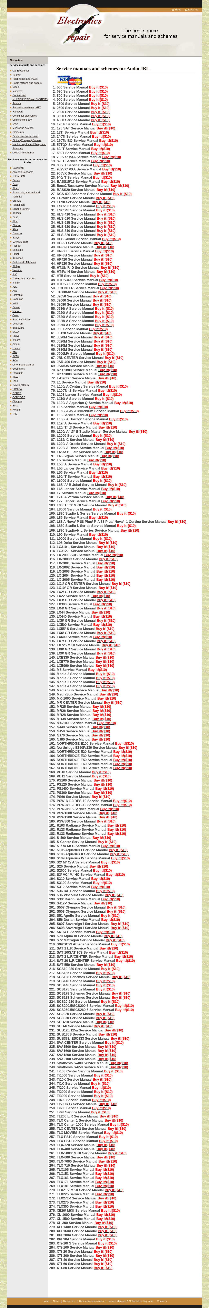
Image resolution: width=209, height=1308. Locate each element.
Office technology (22, 119)
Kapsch (16, 213)
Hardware (17, 111)
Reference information (91, 1301)
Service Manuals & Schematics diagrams (130, 1301)
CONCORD (18, 397)
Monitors (17, 91)
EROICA (17, 389)
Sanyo (16, 237)
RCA (15, 360)
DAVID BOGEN (20, 385)
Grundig (16, 200)
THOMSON (18, 176)
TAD (14, 413)
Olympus (17, 401)
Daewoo (17, 233)
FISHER (16, 393)
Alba (15, 221)
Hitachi (16, 254)
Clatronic (17, 295)
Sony (15, 184)
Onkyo (16, 336)
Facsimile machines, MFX (26, 107)
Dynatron (17, 323)
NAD (15, 303)
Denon (16, 180)
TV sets (16, 74)
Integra (16, 340)
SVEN (15, 356)
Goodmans (18, 368)
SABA (15, 331)
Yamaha (17, 270)
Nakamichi (18, 168)
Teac (15, 381)
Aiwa (15, 229)
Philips (16, 266)
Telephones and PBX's (25, 78)
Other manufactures (23, 364)
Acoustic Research (22, 172)
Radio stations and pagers (27, 83)
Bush (15, 217)
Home (178, 9)
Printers (16, 103)
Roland (16, 409)
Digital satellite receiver (25, 136)
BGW (15, 376)
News (56, 1301)
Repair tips (69, 1301)
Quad (15, 315)
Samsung (17, 249)
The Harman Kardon (23, 278)
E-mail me (193, 9)
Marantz (16, 311)
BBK (14, 352)
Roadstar (17, 299)
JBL (14, 286)
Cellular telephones (23, 152)
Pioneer (16, 245)
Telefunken (18, 204)
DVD (15, 124)
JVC (14, 274)
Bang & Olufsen (21, 319)
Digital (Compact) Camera (26, 140)
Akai (14, 290)
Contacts (162, 1301)
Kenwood (17, 258)
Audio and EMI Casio (24, 262)
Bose (15, 405)
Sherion (16, 225)
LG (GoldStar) (20, 241)
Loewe (16, 348)
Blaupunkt (18, 327)
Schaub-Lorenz (21, 209)
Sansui (16, 307)
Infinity (16, 282)
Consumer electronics (24, 115)
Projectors (18, 132)
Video (15, 87)
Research (17, 372)
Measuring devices (22, 128)
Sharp (15, 188)
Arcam (16, 344)
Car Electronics (20, 70)
